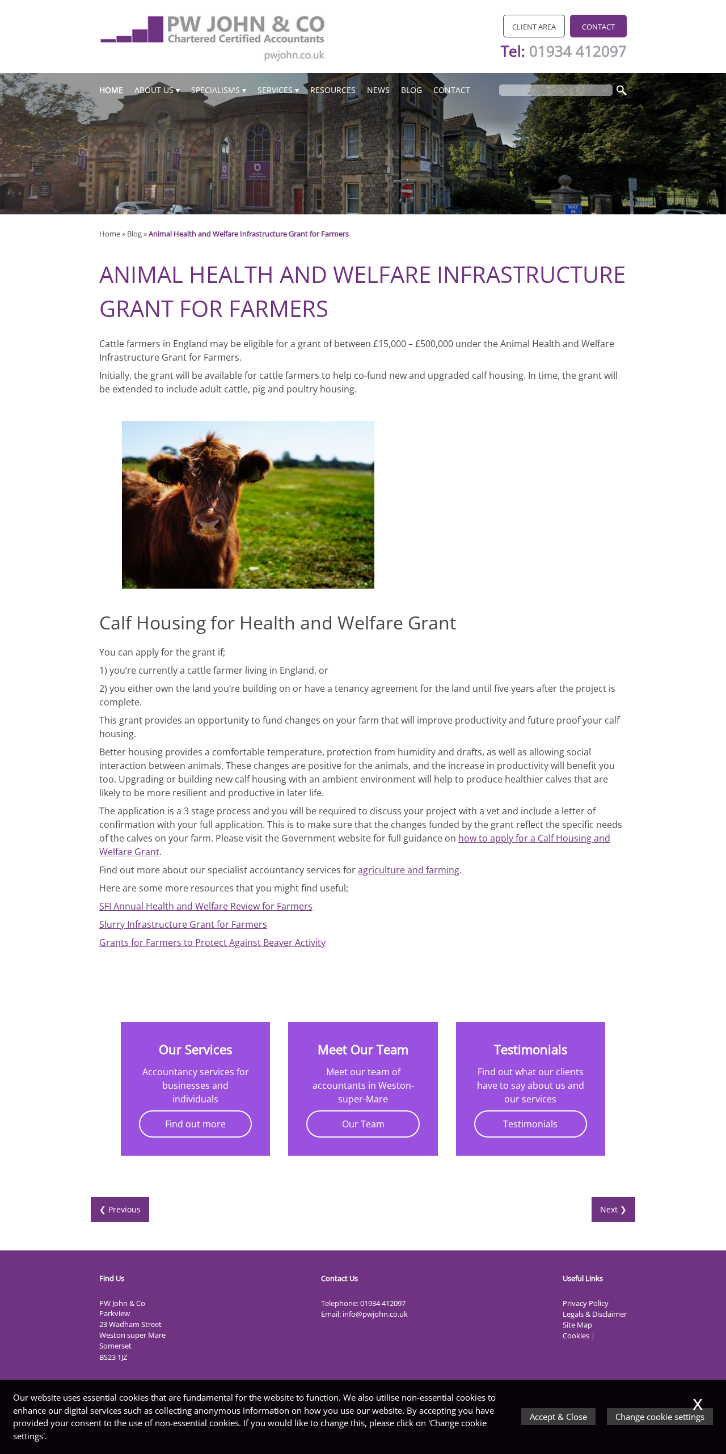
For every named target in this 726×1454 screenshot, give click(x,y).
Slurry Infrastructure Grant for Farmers (183, 924)
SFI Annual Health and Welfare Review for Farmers (206, 906)
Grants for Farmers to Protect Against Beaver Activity (212, 942)
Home (111, 89)
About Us (154, 89)
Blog (411, 89)
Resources (333, 89)
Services (275, 89)
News (378, 89)
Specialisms (215, 89)
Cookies (576, 1335)
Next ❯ (613, 1209)
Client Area (534, 27)
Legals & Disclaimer (595, 1314)
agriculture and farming (408, 870)
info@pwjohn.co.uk (375, 1314)
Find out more (195, 1124)
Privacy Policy (586, 1303)
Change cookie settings (659, 1416)
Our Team (363, 1124)
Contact (598, 27)
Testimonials (530, 1124)
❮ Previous (120, 1209)
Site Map (577, 1325)
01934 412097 (578, 51)
